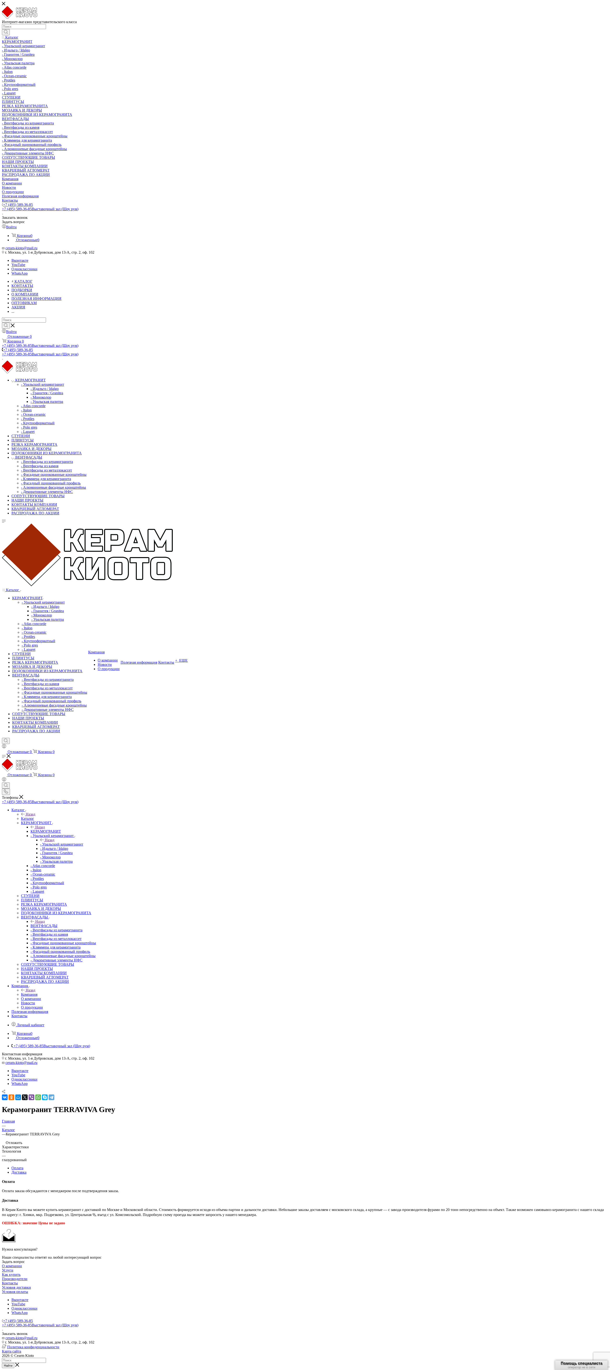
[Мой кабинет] (4, 747)
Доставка (18, 1172)
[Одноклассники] (11, 1097)
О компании (12, 1266)
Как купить (11, 1275)
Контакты (10, 1283)
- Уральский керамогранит (61, 844)
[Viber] (31, 1097)
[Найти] (6, 32)
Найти (8, 1365)
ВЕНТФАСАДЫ (43, 926)
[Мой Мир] (18, 1097)
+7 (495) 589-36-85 (18, 205)
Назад (30, 814)
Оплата (17, 1168)
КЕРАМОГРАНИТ (45, 831)
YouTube (18, 265)
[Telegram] (51, 1097)
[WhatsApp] (38, 1097)
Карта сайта (11, 1351)
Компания (29, 994)
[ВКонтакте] (5, 1097)
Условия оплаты (15, 1292)
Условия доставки (16, 1287)
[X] (25, 1097)
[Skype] (45, 1097)
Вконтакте (19, 260)
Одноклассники (24, 269)
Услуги (7, 1270)
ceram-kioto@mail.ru (21, 248)
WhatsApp (19, 273)
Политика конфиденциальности (33, 1347)
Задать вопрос (13, 1262)
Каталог (27, 818)
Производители (14, 1279)
